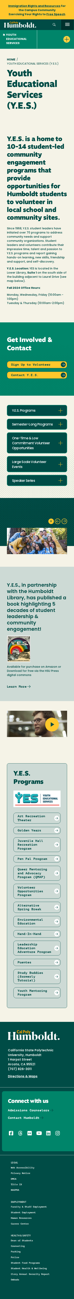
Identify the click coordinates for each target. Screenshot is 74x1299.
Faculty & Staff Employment (29, 1206)
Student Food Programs (25, 1262)
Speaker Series (23, 481)
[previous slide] (57, 521)
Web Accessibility (22, 1167)
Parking (16, 1251)
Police (15, 1257)
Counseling (18, 1245)
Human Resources (21, 1217)
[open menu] (67, 25)
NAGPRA (15, 1189)
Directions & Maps (22, 1076)
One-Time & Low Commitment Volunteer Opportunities (31, 443)
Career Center (20, 1223)
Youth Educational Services (16, 39)
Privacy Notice (20, 1173)
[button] (54, 25)
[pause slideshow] (51, 521)
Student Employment (23, 1212)
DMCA (13, 1178)
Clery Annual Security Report (30, 1274)
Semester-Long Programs (32, 424)
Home (11, 59)
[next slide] (64, 521)
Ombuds (15, 1279)
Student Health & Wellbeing (29, 1268)
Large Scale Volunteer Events (29, 464)
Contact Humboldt (23, 1118)
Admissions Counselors (28, 1110)
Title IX (16, 1184)
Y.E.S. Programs (24, 410)
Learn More (17, 686)
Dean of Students (22, 1240)
